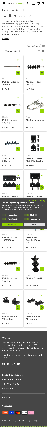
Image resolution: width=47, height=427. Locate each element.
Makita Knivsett (34, 278)
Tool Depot (13, 421)
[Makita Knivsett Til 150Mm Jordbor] (35, 181)
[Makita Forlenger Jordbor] (11, 67)
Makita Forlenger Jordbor (11, 83)
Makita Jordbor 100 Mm (10, 121)
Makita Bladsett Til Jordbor (10, 317)
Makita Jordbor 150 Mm (10, 279)
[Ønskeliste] (38, 3)
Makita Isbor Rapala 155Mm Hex (33, 240)
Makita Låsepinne (35, 120)
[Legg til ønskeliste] (18, 60)
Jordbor (23, 10)
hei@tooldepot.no (11, 379)
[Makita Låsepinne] (35, 105)
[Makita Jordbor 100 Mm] (11, 105)
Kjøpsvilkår (8, 388)
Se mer (5, 39)
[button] (43, 3)
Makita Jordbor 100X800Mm (10, 238)
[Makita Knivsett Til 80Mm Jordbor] (35, 143)
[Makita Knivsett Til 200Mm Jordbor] (11, 181)
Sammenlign (32, 46)
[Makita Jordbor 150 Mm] (11, 263)
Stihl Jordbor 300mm (9, 159)
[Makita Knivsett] (35, 263)
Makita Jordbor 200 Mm (33, 83)
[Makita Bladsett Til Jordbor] (11, 301)
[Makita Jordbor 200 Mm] (35, 67)
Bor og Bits (13, 10)
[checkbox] (4, 215)
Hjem (4, 10)
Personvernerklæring (37, 201)
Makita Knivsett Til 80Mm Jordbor (35, 159)
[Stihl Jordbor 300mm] (11, 143)
